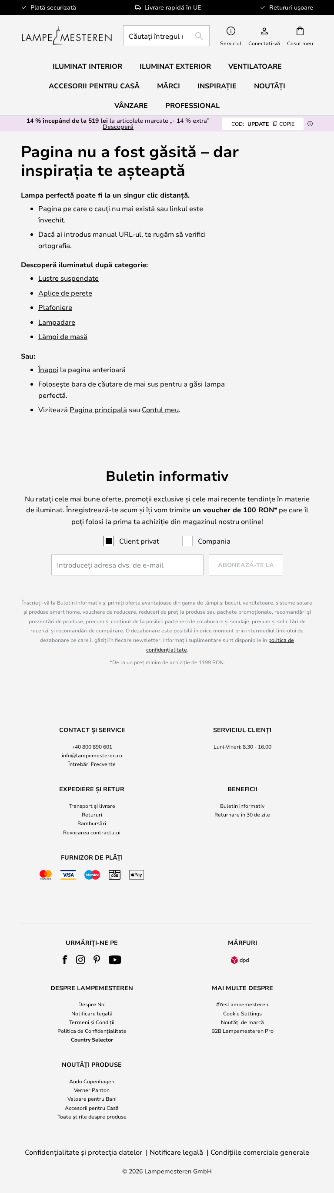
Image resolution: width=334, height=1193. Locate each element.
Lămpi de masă (62, 336)
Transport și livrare (92, 805)
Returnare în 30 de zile (242, 814)
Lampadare (56, 321)
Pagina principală (98, 409)
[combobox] (166, 36)
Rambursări (91, 823)
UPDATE (262, 123)
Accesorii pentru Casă (92, 1107)
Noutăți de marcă (242, 1021)
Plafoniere (55, 307)
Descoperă (118, 126)
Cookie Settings (242, 1013)
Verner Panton (92, 1089)
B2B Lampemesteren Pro (242, 1030)
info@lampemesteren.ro (92, 755)
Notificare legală (92, 1013)
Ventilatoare (255, 66)
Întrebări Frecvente (92, 763)
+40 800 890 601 (92, 746)
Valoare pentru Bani (92, 1098)
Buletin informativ (242, 805)
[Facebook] (65, 959)
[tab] (92, 747)
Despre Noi (92, 1004)
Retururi (92, 814)
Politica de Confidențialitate (92, 1030)
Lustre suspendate (68, 277)
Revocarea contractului (91, 832)
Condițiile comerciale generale (259, 1151)
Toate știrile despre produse (92, 1116)
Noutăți (269, 86)
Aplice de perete (65, 292)
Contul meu (160, 409)
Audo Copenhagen (91, 1081)
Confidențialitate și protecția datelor (83, 1151)
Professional (192, 105)
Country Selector (92, 1039)
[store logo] (67, 35)
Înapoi (48, 369)
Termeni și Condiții (91, 1021)
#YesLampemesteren (242, 1004)
